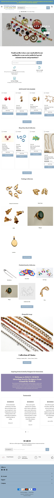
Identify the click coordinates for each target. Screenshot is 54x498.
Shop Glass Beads (27, 172)
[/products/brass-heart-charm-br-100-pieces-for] (36, 99)
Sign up (39, 62)
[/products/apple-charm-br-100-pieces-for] (8, 99)
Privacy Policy (31, 492)
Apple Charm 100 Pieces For (5, 107)
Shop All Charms (27, 121)
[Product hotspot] (24, 327)
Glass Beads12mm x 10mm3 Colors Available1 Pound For (5, 148)
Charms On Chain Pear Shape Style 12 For (49, 108)
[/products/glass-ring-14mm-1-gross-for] (22, 137)
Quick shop (8, 110)
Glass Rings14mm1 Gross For (18, 148)
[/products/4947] (36, 137)
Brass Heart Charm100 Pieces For (34, 107)
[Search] (48, 7)
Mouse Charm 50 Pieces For (19, 108)
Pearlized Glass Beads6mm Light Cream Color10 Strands (49, 158)
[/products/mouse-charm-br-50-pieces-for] (22, 99)
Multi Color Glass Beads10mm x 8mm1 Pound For (35, 147)
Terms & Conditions (23, 492)
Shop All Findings (27, 257)
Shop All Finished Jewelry (27, 306)
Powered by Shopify (27, 495)
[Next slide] (50, 29)
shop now (37, 35)
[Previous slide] (3, 29)
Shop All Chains (27, 362)
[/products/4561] (8, 137)
